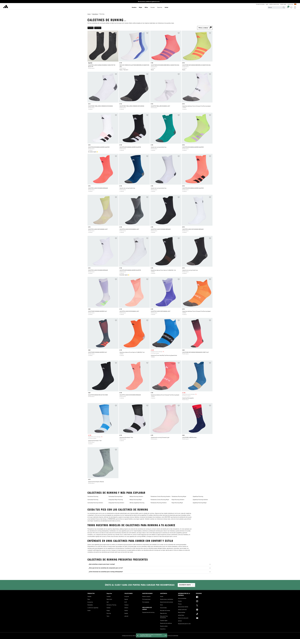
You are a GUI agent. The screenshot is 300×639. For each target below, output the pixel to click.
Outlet (166, 7)
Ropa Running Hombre (178, 499)
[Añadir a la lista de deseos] (116, 33)
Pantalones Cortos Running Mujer (160, 499)
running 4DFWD (141, 536)
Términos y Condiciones (165, 635)
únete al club (290, 4)
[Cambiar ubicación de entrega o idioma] (295, 4)
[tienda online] (5, 7)
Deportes (159, 7)
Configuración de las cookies (129, 635)
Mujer (140, 7)
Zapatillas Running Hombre (200, 499)
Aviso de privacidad (154, 635)
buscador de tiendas (260, 4)
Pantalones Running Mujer (179, 496)
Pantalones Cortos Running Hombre (160, 496)
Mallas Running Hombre (136, 496)
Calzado (152, 7)
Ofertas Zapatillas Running (137, 502)
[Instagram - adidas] (204, 601)
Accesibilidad (174, 635)
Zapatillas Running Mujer (200, 502)
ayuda (267, 4)
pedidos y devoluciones (274, 4)
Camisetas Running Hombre (95, 502)
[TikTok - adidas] (204, 614)
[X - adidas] (204, 606)
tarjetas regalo (283, 4)
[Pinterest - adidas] (204, 610)
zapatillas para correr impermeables (131, 531)
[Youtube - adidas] (204, 618)
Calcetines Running (93, 496)
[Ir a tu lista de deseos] (291, 7)
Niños (146, 7)
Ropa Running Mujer (177, 502)
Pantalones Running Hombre (158, 502)
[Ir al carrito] (295, 7)
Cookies (147, 635)
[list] (142, 28)
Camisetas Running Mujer (116, 496)
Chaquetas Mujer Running (116, 499)
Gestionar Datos (140, 635)
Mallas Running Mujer (136, 499)
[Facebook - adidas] (204, 597)
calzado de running (148, 513)
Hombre (134, 7)
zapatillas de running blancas (116, 548)
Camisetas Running (93, 499)
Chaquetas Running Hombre (116, 502)
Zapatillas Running (198, 496)
